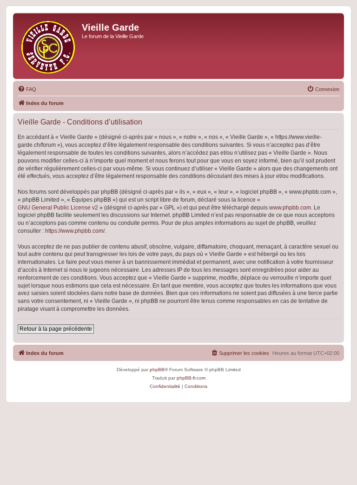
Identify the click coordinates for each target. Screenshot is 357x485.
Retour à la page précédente (56, 329)
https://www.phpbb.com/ (75, 231)
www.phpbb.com (290, 207)
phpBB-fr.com (191, 377)
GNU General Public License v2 (58, 207)
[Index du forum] (48, 46)
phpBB (157, 369)
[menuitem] (27, 89)
